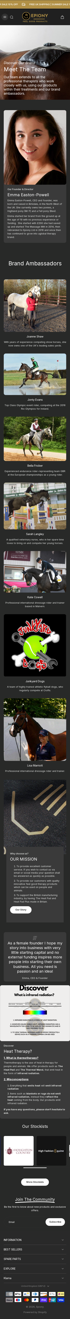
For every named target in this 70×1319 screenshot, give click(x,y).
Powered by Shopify (35, 1312)
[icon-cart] (62, 17)
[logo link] (19, 1151)
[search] (11, 17)
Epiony (40, 1306)
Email (12, 1222)
